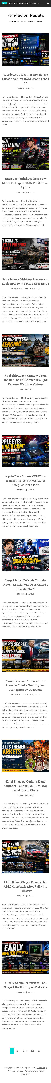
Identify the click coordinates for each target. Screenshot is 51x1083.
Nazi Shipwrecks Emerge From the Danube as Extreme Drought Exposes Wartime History (25, 380)
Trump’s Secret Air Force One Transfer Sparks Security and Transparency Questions (26, 685)
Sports (20, 192)
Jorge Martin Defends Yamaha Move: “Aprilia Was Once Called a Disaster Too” (25, 584)
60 (32, 1050)
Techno (20, 88)
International (17, 289)
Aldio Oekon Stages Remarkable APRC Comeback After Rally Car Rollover (25, 886)
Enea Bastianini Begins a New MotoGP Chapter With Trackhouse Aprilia (25, 183)
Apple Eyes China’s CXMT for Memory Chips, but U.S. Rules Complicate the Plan (25, 480)
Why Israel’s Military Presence (22, 3)
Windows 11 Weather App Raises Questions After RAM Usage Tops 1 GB (25, 79)
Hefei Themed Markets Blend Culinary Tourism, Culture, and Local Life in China (25, 786)
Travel (20, 389)
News (27, 289)
